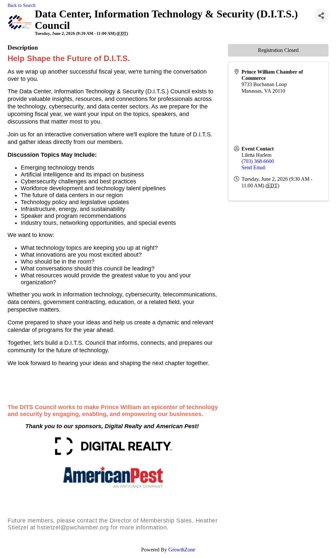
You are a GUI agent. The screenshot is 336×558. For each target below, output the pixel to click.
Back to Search (21, 5)
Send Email (253, 167)
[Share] (321, 15)
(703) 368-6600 (258, 161)
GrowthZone (181, 549)
